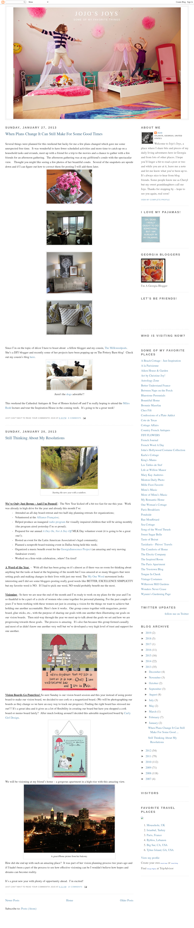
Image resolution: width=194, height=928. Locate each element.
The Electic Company (153, 554)
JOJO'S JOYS (97, 13)
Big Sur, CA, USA (157, 845)
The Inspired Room (152, 559)
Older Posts (126, 900)
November (155, 677)
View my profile (150, 858)
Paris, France (154, 835)
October (154, 683)
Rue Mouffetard (150, 519)
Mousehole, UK (156, 825)
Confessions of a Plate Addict (158, 415)
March (153, 711)
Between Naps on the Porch (157, 390)
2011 (149, 756)
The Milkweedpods (116, 348)
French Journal (149, 440)
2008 (149, 773)
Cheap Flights (151, 869)
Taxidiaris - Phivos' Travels (156, 544)
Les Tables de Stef (151, 465)
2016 (149, 650)
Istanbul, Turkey (156, 830)
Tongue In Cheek (150, 574)
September (155, 689)
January (154, 723)
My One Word (96, 576)
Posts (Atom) (28, 908)
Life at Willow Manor (153, 470)
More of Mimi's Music (154, 495)
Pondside (146, 514)
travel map (163, 863)
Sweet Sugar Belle (151, 534)
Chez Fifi (146, 410)
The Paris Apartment (153, 564)
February (154, 717)
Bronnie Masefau (151, 405)
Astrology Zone (150, 380)
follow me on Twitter (177, 614)
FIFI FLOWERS (150, 435)
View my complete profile (155, 200)
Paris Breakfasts (150, 509)
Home (69, 900)
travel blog (174, 863)
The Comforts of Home (154, 549)
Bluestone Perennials (153, 395)
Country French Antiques (155, 430)
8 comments (74, 418)
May (152, 706)
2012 (149, 750)
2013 (149, 667)
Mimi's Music (149, 490)
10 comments (75, 887)
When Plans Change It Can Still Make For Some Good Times (54, 133)
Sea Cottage (148, 524)
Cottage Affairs (150, 425)
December (155, 672)
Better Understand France (155, 385)
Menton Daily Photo (152, 480)
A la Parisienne (150, 365)
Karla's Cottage (150, 455)
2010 (149, 762)
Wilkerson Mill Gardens (155, 584)
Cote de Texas (149, 420)
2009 (149, 767)
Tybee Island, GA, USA (160, 850)
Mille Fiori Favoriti (152, 485)
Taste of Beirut (149, 539)
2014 (149, 661)
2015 (149, 655)
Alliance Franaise (47, 517)
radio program (57, 522)
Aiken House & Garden (154, 370)
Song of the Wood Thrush (156, 529)
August (153, 694)
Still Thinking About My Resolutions (35, 437)
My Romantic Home (152, 500)
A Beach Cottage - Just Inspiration (161, 360)
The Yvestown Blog (152, 569)
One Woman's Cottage (154, 504)
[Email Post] (84, 418)
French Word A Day (152, 445)
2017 (149, 644)
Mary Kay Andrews (152, 475)
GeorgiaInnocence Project (76, 549)
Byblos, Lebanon (156, 840)
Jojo (159, 133)
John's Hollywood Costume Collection (163, 450)
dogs (69, 394)
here (32, 357)
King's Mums (149, 460)
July (152, 700)
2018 (149, 638)
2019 (149, 633)
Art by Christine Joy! (153, 375)
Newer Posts (12, 900)
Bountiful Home (150, 400)
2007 (149, 779)
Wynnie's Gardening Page (156, 594)
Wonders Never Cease (153, 589)
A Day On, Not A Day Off (57, 531)
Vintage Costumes (151, 579)
